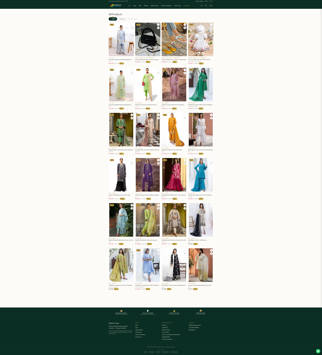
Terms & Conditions (167, 341)
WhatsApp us (192, 331)
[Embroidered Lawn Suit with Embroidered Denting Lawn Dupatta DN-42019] (200, 129)
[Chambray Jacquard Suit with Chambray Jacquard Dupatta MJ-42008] (147, 265)
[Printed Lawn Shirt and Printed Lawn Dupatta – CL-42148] (147, 84)
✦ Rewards (186, 5)
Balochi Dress (155, 5)
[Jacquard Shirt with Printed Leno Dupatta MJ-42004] (121, 129)
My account (138, 338)
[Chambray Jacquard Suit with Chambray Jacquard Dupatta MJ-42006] (200, 175)
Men (140, 5)
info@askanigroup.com (195, 327)
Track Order (177, 5)
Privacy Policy (165, 334)
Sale (129, 5)
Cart (211, 5)
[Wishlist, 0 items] (205, 5)
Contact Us (165, 329)
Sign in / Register (200, 1)
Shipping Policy (166, 338)
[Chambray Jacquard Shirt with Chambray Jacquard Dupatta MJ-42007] (200, 84)
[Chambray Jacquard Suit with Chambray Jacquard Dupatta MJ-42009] (121, 265)
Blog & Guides (139, 331)
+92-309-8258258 (194, 329)
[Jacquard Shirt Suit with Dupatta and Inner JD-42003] (147, 129)
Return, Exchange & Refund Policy (171, 336)
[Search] (201, 5)
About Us (164, 327)
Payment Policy (166, 331)
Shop (134, 5)
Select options (174, 54)
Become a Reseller (166, 5)
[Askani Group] (116, 5)
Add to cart (121, 54)
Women (146, 5)
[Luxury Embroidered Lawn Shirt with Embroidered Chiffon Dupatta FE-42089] (121, 175)
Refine (112, 19)
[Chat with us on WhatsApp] (318, 351)
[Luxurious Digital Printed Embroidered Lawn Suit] (121, 39)
